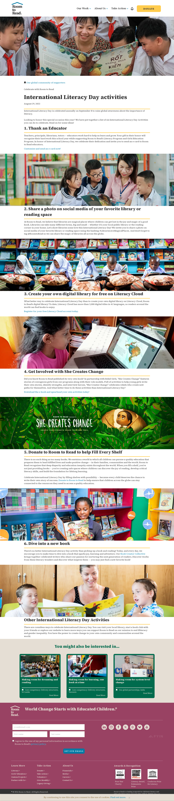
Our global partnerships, (129, 690)
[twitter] (124, 727)
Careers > (66, 777)
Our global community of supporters (46, 82)
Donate (148, 8)
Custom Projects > (19, 777)
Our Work (83, 8)
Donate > (41, 770)
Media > (65, 774)
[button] (132, 9)
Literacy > (15, 770)
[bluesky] (138, 727)
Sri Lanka (26, 692)
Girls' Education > (19, 774)
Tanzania (72, 692)
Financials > (67, 770)
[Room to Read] (19, 8)
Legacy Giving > (44, 783)
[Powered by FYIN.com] (155, 736)
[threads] (131, 727)
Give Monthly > (43, 780)
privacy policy (38, 743)
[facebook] (117, 727)
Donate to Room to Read (71, 480)
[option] (40, 676)
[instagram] (110, 727)
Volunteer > (42, 777)
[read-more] (40, 666)
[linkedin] (104, 727)
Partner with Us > (18, 780)
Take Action (118, 8)
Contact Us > (67, 780)
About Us (99, 8)
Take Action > (43, 774)
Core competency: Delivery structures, (41, 690)
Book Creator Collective (132, 553)
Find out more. (118, 797)
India (143, 690)
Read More (53, 695)
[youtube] (145, 727)
